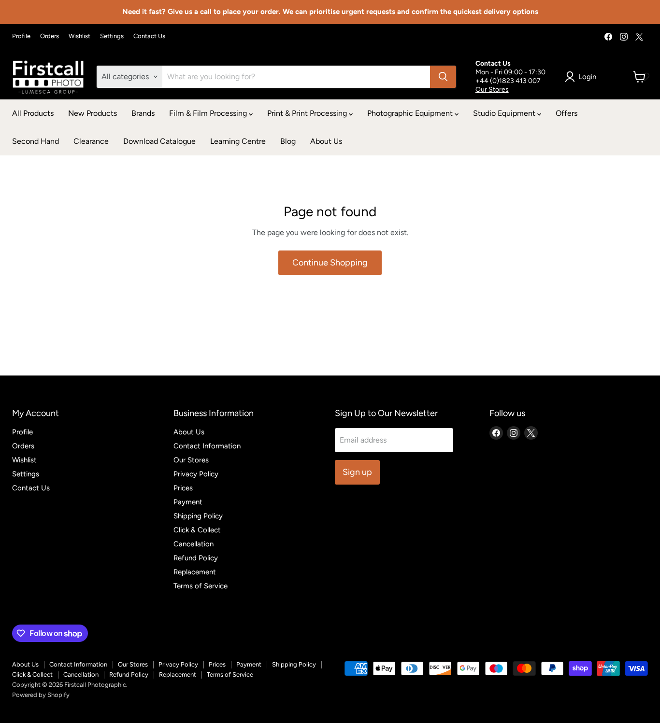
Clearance (91, 141)
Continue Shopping (330, 262)
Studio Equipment (505, 113)
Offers (566, 113)
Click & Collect (197, 530)
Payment (187, 502)
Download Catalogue (159, 141)
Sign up (357, 472)
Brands (143, 113)
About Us (326, 141)
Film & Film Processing (209, 113)
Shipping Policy (198, 516)
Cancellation (193, 544)
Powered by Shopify (41, 694)
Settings (112, 36)
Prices (183, 488)
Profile (21, 36)
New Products (92, 113)
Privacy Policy (195, 474)
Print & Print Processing (308, 113)
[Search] (443, 77)
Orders (49, 36)
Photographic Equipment (411, 113)
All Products (33, 113)
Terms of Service (200, 586)
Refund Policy (195, 558)
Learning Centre (238, 141)
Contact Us (149, 36)
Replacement (194, 572)
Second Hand (35, 141)
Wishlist (79, 36)
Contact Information (207, 446)
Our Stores (492, 89)
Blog (288, 141)
